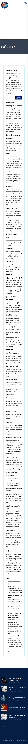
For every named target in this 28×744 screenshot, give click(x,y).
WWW (12, 121)
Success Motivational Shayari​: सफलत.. (15, 679)
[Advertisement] (14, 25)
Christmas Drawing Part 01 (17, 707)
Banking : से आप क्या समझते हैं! (17, 698)
